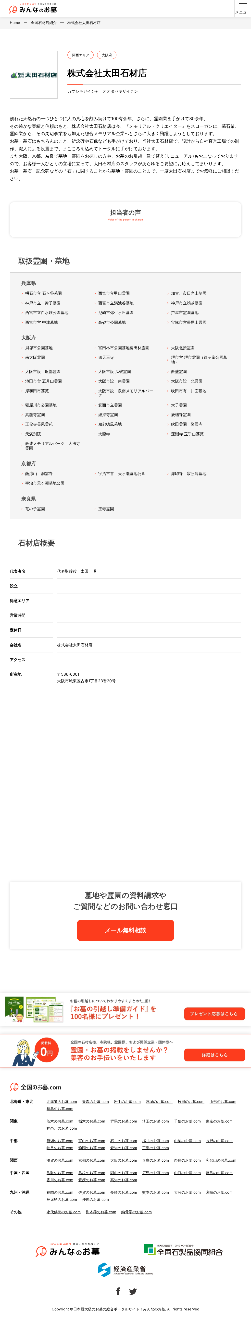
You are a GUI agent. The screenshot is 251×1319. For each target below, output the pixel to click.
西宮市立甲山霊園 (114, 293)
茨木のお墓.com (60, 1121)
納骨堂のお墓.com (136, 1212)
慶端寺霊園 (181, 414)
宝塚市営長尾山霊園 (188, 322)
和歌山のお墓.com (221, 1160)
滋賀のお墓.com (60, 1160)
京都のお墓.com (91, 1160)
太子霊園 (179, 405)
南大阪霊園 (35, 357)
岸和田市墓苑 (37, 391)
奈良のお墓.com (187, 1160)
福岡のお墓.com (60, 1192)
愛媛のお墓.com (91, 1180)
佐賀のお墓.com (91, 1192)
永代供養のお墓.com (64, 1212)
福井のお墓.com (155, 1140)
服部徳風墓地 (110, 424)
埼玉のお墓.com (155, 1121)
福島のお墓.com (60, 1108)
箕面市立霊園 (110, 405)
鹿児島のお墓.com (62, 1199)
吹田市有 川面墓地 (188, 391)
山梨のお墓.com (187, 1140)
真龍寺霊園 (35, 414)
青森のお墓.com (95, 1101)
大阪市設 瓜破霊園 (114, 371)
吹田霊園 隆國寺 (186, 424)
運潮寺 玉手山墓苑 (187, 434)
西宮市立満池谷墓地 (116, 303)
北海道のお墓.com (62, 1101)
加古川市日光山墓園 (188, 293)
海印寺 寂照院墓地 (188, 473)
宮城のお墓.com (159, 1101)
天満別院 (33, 434)
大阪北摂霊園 (183, 348)
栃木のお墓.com (91, 1121)
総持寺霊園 (108, 414)
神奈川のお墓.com (62, 1128)
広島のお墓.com (155, 1172)
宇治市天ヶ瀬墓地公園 (44, 483)
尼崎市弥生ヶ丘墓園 (116, 312)
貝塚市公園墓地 (39, 348)
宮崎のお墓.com (219, 1192)
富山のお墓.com (91, 1140)
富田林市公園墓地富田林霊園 (123, 348)
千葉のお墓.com (187, 1121)
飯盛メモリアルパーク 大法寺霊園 (52, 445)
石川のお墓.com (123, 1140)
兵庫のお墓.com (155, 1160)
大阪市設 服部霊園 (43, 371)
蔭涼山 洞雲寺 (39, 473)
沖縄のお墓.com (95, 1199)
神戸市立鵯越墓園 (186, 303)
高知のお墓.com (123, 1180)
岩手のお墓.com (127, 1101)
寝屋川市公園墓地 (41, 405)
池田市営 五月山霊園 (43, 381)
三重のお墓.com (155, 1147)
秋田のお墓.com (191, 1101)
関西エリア (80, 55)
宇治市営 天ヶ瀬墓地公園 (121, 473)
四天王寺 (106, 357)
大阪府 (107, 55)
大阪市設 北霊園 (186, 381)
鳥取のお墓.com (60, 1172)
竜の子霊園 (35, 509)
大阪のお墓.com (123, 1160)
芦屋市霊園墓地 (185, 312)
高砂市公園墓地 (112, 322)
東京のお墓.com (219, 1121)
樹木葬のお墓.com (101, 1212)
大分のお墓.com (187, 1192)
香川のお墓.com (60, 1180)
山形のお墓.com (223, 1101)
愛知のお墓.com (123, 1147)
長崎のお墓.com (123, 1192)
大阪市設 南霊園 (114, 381)
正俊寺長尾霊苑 (39, 424)
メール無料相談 (125, 930)
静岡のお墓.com (91, 1147)
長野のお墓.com (219, 1140)
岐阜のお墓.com (60, 1147)
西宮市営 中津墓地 (41, 322)
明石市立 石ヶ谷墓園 (43, 293)
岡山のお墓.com (123, 1172)
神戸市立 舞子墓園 (43, 303)
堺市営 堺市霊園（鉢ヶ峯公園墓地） (199, 359)
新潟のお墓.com (60, 1140)
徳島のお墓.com (219, 1172)
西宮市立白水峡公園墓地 (46, 312)
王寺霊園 (106, 509)
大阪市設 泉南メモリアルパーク (125, 393)
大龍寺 (104, 434)
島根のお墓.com (91, 1172)
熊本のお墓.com (155, 1192)
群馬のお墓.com (123, 1121)
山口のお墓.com (187, 1172)
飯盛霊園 (179, 371)
